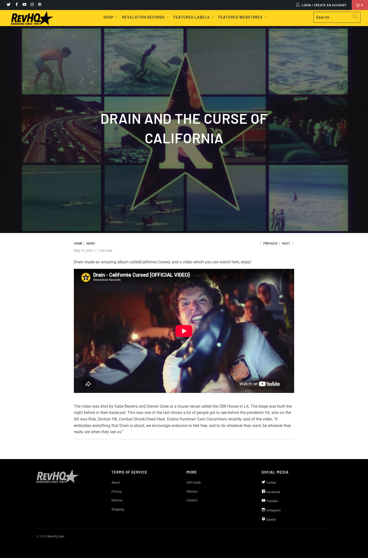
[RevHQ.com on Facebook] (16, 5)
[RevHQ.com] (32, 18)
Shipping (117, 509)
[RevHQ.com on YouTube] (24, 5)
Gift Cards (194, 482)
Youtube (271, 501)
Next (286, 243)
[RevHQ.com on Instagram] (32, 5)
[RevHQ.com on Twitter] (8, 5)
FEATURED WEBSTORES (241, 17)
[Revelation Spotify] (38, 5)
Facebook (272, 492)
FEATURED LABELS (191, 17)
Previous (270, 243)
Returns (116, 500)
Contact (192, 500)
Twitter (270, 483)
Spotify (270, 519)
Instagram (273, 510)
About (115, 482)
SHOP (109, 17)
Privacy (116, 491)
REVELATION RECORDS (143, 17)
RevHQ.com (55, 536)
